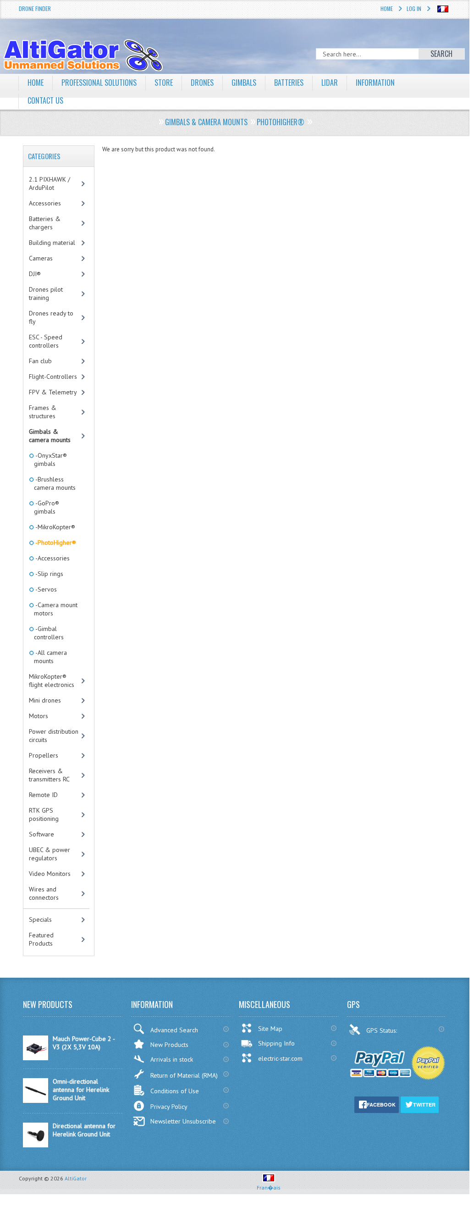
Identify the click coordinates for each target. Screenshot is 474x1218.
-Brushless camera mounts (55, 483)
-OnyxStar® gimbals (50, 459)
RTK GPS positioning (44, 814)
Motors (38, 716)
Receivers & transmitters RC (49, 775)
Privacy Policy (168, 1106)
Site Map (270, 1028)
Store (163, 82)
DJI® (35, 274)
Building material (52, 242)
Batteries (288, 82)
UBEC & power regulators (49, 854)
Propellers (43, 755)
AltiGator (76, 1178)
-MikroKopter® (54, 527)
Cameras (41, 258)
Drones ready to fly (51, 317)
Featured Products (41, 939)
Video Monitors (50, 873)
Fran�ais (269, 1187)
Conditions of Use (174, 1091)
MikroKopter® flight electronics (51, 680)
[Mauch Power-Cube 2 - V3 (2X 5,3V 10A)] (35, 1058)
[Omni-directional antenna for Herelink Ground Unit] (35, 1100)
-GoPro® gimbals (46, 507)
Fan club (40, 361)
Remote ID (43, 795)
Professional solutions (99, 82)
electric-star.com (280, 1058)
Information (375, 82)
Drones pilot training (46, 293)
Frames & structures (42, 412)
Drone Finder (35, 8)
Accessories (45, 203)
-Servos (45, 589)
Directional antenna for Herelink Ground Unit (84, 1130)
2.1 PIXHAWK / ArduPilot (49, 183)
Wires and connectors (44, 893)
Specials (40, 919)
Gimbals (243, 82)
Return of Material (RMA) (184, 1075)
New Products (169, 1045)
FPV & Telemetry (53, 392)
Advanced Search (174, 1030)
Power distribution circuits (53, 735)
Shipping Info (276, 1043)
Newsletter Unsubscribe (183, 1121)
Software (41, 834)
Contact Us (45, 100)
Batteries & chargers (45, 223)
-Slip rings (48, 574)
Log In (414, 8)
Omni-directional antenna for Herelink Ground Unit (81, 1089)
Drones (202, 82)
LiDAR (329, 82)
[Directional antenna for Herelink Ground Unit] (35, 1145)
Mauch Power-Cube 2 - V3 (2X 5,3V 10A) (84, 1043)
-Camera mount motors (55, 609)
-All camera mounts (50, 656)
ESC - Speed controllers (45, 341)
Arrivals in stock (171, 1059)
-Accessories (52, 558)
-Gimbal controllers (49, 633)
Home (386, 8)
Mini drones (45, 700)
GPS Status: (382, 1030)
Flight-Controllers (53, 376)
